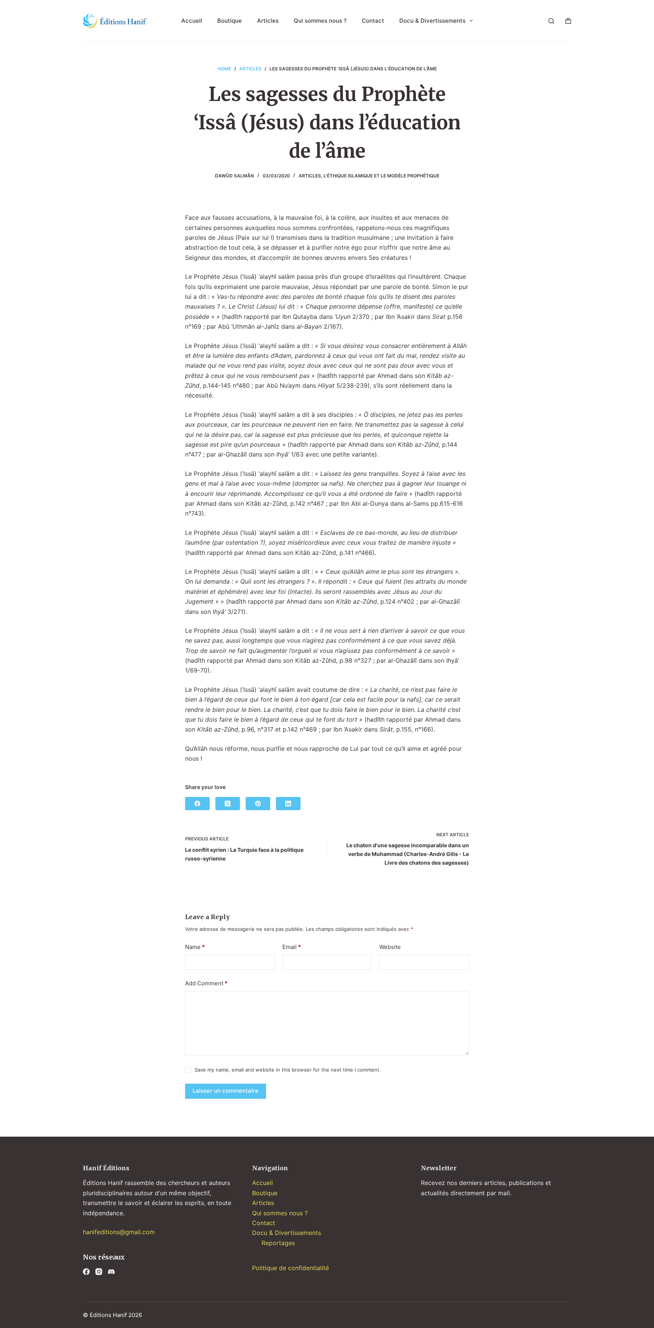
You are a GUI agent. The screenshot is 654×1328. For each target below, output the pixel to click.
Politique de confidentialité (290, 1268)
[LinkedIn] (288, 803)
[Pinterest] (258, 803)
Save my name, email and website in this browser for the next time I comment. (288, 1070)
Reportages (278, 1243)
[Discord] (111, 1271)
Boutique (229, 20)
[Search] (551, 21)
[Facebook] (197, 803)
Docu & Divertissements (432, 20)
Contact (373, 20)
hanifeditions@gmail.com (119, 1232)
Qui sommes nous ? (320, 20)
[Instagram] (98, 1271)
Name (195, 947)
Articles (268, 20)
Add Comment (206, 983)
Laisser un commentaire (225, 1090)
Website (390, 947)
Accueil (191, 20)
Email (291, 947)
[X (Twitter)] (227, 803)
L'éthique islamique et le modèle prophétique (381, 176)
